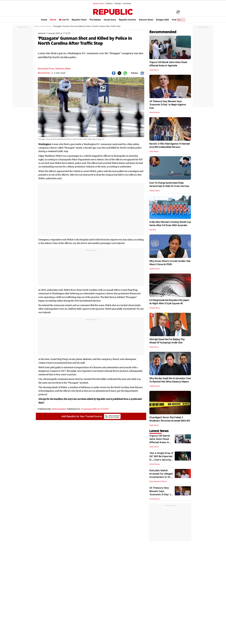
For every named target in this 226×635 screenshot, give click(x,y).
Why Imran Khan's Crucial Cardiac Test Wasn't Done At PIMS (169, 262)
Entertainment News (158, 481)
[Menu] (177, 11)
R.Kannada (127, 3)
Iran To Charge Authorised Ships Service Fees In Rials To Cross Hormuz (169, 184)
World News (44, 73)
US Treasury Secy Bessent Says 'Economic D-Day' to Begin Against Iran (167, 105)
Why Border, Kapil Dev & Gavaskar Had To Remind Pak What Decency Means (170, 380)
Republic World (98, 3)
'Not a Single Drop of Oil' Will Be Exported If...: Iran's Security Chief (161, 458)
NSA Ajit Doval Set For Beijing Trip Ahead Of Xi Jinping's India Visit (167, 341)
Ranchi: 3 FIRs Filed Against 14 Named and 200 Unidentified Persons (169, 145)
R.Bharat (109, 3)
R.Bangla (118, 3)
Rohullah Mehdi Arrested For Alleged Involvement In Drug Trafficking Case (161, 475)
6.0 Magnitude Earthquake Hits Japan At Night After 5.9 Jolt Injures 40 (169, 301)
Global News (154, 191)
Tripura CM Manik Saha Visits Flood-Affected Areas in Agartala (168, 64)
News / (37, 26)
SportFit (152, 230)
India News (154, 70)
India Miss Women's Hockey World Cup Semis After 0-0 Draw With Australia (170, 223)
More (180, 20)
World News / (46, 26)
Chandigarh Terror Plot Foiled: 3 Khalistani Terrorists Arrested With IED (169, 419)
